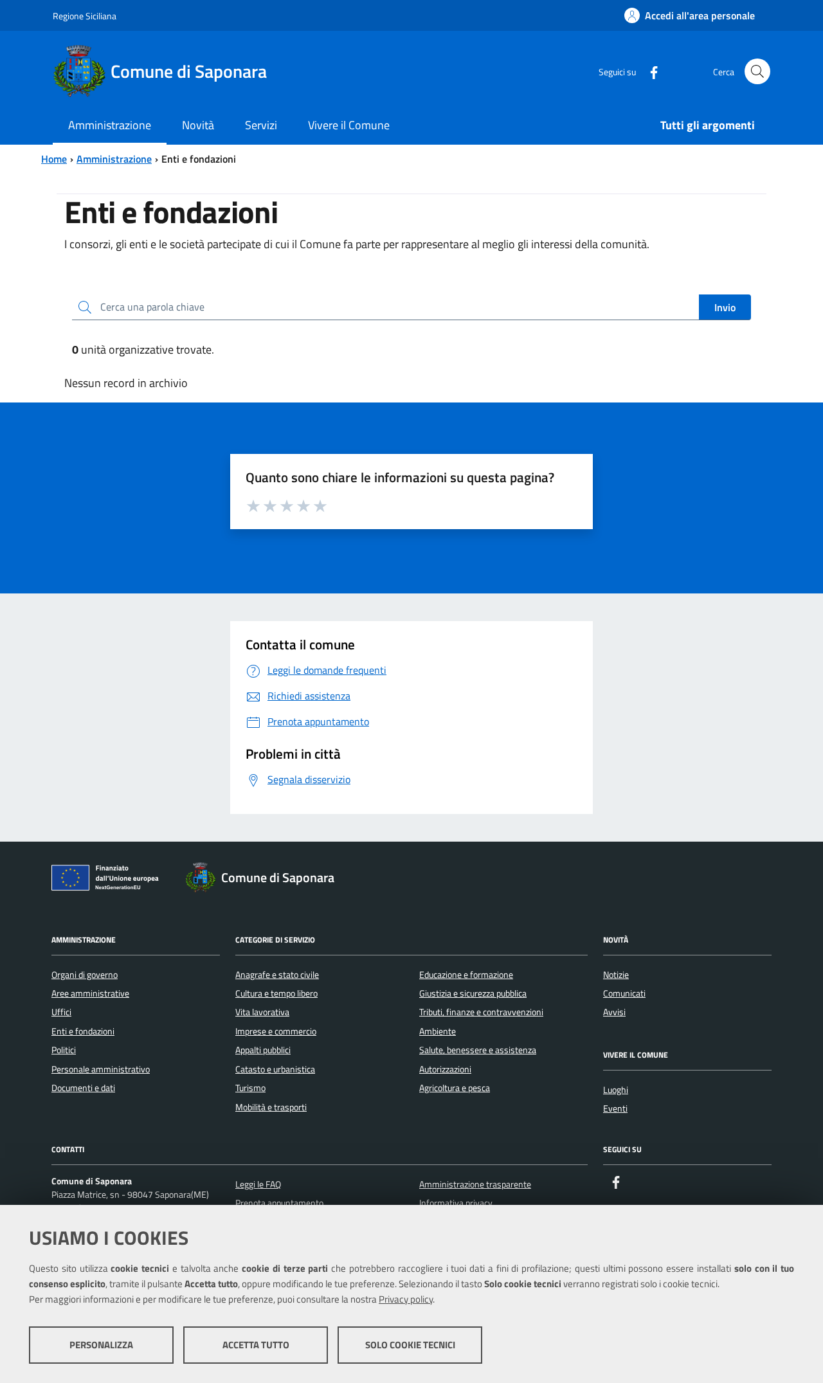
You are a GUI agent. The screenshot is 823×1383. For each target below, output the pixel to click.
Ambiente (437, 1031)
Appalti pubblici (263, 1050)
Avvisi (614, 1012)
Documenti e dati (83, 1088)
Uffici (61, 1012)
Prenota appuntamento (279, 1203)
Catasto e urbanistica (275, 1069)
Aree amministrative (90, 993)
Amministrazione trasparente (475, 1184)
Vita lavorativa (262, 1012)
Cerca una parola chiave (152, 306)
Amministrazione (114, 159)
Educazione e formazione (466, 975)
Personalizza (101, 1344)
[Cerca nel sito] (757, 71)
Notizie (616, 975)
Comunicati (624, 993)
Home (54, 159)
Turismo (250, 1088)
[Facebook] (649, 71)
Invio (725, 307)
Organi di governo (84, 975)
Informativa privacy (456, 1203)
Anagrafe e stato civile (277, 975)
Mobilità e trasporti (271, 1107)
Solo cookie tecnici (410, 1344)
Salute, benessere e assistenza (477, 1050)
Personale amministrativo (100, 1069)
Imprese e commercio (275, 1031)
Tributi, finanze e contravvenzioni (481, 1012)
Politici (63, 1050)
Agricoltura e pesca (454, 1088)
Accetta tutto (255, 1344)
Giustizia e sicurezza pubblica (473, 993)
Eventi (615, 1108)
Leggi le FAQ (258, 1184)
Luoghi (615, 1090)
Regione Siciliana (84, 16)
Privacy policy (406, 1299)
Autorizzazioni (445, 1069)
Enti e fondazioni (82, 1031)
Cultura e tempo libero (276, 993)
